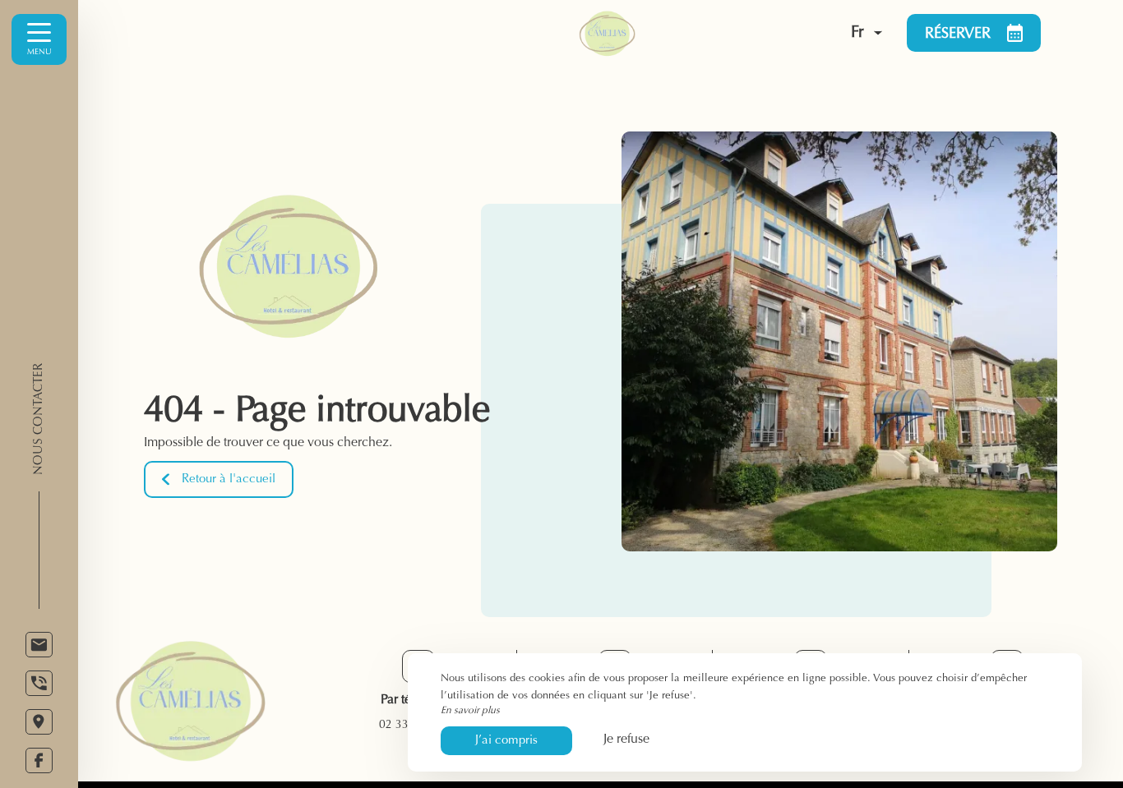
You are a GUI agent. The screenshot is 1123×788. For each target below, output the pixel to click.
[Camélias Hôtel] (662, 33)
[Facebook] (39, 760)
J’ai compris (506, 741)
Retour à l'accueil (228, 479)
